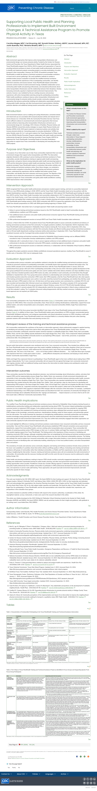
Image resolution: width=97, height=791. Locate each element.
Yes (9, 767)
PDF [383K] (24, 745)
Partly (14, 767)
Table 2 (14, 312)
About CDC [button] (21, 774)
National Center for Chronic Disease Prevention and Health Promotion (28, 758)
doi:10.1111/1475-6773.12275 (43, 565)
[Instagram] (91, 779)
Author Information (70, 89)
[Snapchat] (91, 783)
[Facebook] (84, 779)
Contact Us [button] (5, 774)
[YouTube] (84, 783)
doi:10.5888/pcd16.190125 (46, 592)
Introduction (67, 63)
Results (66, 78)
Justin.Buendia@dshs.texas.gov (49, 514)
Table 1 (51, 301)
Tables (66, 97)
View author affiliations (52, 46)
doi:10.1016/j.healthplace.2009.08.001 (61, 588)
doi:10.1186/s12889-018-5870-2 (74, 528)
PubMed (58, 528)
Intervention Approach (71, 70)
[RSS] (94, 783)
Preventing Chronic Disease (36, 8)
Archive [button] (64, 774)
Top (61, 109)
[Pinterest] (87, 783)
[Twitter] (87, 779)
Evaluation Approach (70, 74)
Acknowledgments (70, 85)
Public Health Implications (72, 81)
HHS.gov (88, 787)
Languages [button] (49, 774)
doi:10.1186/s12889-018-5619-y (19, 599)
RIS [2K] (31, 745)
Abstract (66, 59)
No (19, 767)
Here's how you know (85, 2)
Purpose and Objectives (71, 66)
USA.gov (93, 787)
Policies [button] (35, 774)
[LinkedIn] (94, 779)
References (67, 93)
